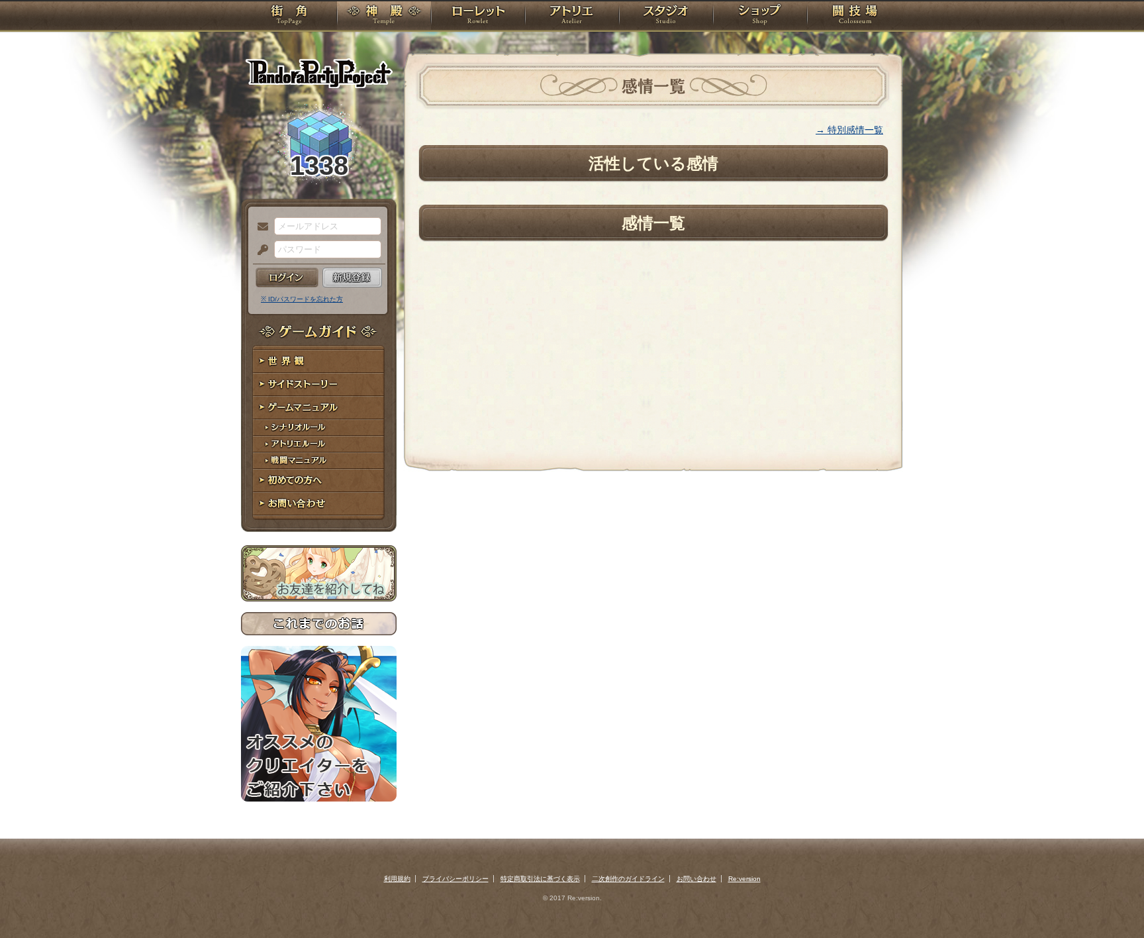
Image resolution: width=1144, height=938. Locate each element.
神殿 (384, 16)
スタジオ (666, 16)
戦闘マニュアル (319, 460)
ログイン (287, 277)
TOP (289, 16)
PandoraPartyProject (319, 73)
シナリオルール (319, 427)
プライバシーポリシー (455, 878)
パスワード (259, 250)
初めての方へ (319, 480)
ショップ (760, 16)
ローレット (478, 16)
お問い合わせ (319, 503)
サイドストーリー (319, 384)
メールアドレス (259, 227)
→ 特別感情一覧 (849, 130)
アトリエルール (319, 444)
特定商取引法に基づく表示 (540, 878)
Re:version (744, 878)
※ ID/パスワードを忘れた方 (302, 299)
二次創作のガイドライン (628, 878)
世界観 (319, 361)
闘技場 (855, 16)
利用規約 (397, 878)
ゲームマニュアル (319, 407)
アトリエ (572, 16)
